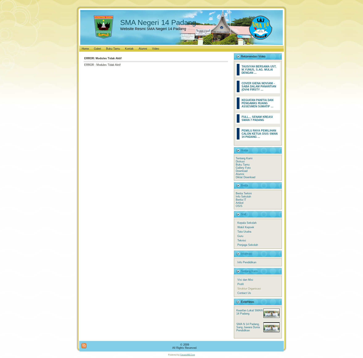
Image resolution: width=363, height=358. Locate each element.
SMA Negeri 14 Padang (158, 22)
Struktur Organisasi (249, 288)
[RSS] (84, 345)
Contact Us (244, 293)
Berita (244, 185)
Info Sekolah (243, 196)
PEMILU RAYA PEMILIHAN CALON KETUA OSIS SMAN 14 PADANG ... (260, 133)
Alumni (240, 174)
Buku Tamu (243, 164)
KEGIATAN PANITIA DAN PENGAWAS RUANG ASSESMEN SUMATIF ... (257, 103)
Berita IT (241, 199)
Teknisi (241, 240)
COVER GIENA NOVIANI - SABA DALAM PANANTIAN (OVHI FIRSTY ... (259, 86)
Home (244, 150)
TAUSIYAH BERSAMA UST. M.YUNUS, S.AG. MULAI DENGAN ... (259, 69)
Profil (240, 284)
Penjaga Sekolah (247, 244)
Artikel (239, 202)
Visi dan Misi (245, 279)
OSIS (239, 206)
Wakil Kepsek (245, 227)
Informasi (246, 253)
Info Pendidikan (246, 262)
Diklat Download (245, 177)
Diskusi (240, 161)
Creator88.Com (187, 355)
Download (241, 170)
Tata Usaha (244, 231)
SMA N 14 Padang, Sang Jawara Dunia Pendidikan (248, 327)
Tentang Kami (244, 158)
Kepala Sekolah (246, 222)
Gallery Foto (243, 167)
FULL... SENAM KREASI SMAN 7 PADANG (257, 118)
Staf (243, 214)
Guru (240, 236)
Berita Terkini (244, 193)
